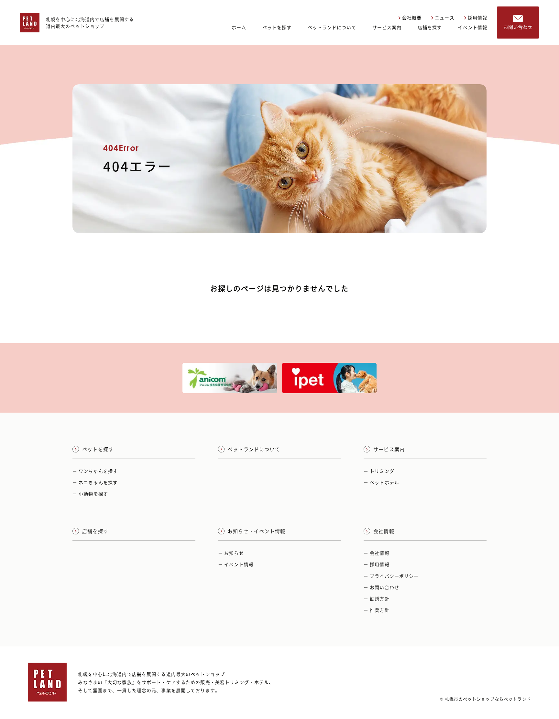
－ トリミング (379, 471)
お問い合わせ (517, 26)
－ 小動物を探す (90, 493)
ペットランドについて (332, 27)
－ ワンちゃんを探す (95, 471)
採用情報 (477, 17)
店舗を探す (430, 27)
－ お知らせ (231, 553)
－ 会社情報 (376, 553)
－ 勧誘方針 (376, 598)
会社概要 (412, 17)
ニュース (444, 17)
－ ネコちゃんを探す (95, 482)
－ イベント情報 (236, 564)
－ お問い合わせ (381, 587)
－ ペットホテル (381, 482)
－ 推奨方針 (376, 610)
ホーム (239, 27)
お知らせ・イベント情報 (256, 531)
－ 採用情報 (376, 564)
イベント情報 (472, 27)
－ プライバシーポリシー (391, 576)
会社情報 (383, 531)
